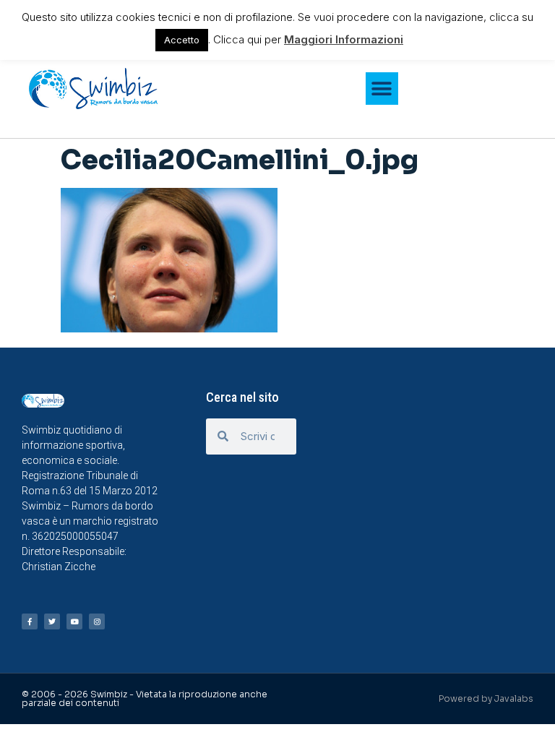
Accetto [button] (181, 40)
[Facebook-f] (30, 621)
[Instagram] (97, 621)
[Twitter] (52, 621)
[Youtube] (74, 621)
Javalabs (513, 698)
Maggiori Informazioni (343, 39)
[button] (382, 88)
